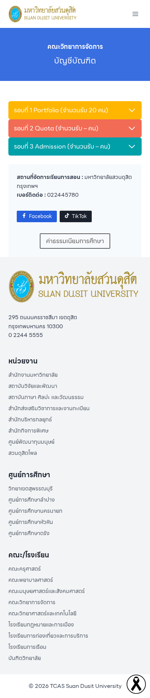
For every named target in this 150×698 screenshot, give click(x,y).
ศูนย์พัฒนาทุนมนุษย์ (31, 441)
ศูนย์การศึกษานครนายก (35, 510)
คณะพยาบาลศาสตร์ (30, 580)
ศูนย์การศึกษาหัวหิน (30, 522)
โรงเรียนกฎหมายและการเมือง (41, 624)
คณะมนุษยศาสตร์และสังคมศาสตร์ (46, 591)
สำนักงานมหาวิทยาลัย (33, 374)
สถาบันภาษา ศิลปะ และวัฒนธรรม (46, 397)
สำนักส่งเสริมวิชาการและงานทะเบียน (49, 408)
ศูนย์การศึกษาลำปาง (31, 499)
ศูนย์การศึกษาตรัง (29, 533)
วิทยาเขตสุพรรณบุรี (30, 488)
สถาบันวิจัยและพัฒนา (32, 386)
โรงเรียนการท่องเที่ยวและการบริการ (48, 635)
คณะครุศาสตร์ (24, 568)
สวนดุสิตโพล (22, 453)
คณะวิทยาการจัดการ (31, 602)
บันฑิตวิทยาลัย (24, 658)
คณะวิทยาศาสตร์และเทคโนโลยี (42, 613)
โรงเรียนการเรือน (27, 647)
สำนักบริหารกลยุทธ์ (30, 419)
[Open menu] (135, 13)
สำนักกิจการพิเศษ (28, 430)
